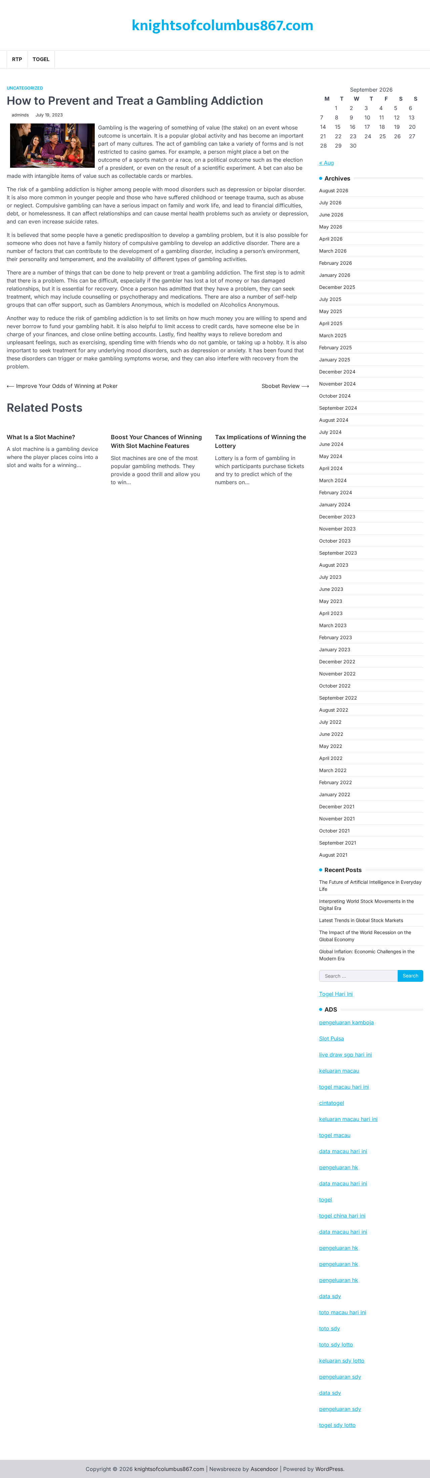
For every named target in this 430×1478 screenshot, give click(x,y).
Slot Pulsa (331, 1038)
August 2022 (333, 710)
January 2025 (334, 359)
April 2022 (331, 758)
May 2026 (330, 227)
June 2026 (331, 214)
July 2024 (330, 432)
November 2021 (337, 818)
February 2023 (335, 637)
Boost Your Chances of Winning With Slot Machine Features (156, 441)
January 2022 (334, 794)
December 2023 (337, 516)
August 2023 (333, 565)
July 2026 (330, 202)
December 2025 (337, 287)
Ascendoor (264, 1469)
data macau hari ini (343, 1231)
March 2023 (333, 625)
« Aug (326, 162)
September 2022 (338, 698)
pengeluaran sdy (340, 1409)
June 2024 (331, 444)
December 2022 (337, 661)
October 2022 (335, 686)
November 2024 (337, 384)
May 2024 (330, 456)
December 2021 (336, 806)
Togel (41, 59)
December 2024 (337, 371)
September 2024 (338, 408)
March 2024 (333, 480)
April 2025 (330, 323)
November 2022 (337, 673)
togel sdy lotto (337, 1425)
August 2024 (333, 420)
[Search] (418, 59)
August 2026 (333, 190)
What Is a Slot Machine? (41, 437)
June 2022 (331, 734)
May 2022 (330, 746)
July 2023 (330, 577)
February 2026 (335, 263)
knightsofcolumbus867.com (222, 25)
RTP (17, 59)
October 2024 (335, 396)
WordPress (329, 1469)
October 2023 (335, 541)
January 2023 (334, 649)
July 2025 (330, 299)
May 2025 (330, 311)
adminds (20, 114)
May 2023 (330, 601)
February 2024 (335, 492)
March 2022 (333, 770)
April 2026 (331, 239)
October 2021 (334, 830)
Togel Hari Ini (336, 993)
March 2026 (333, 251)
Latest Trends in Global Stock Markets (361, 920)
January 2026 (334, 275)
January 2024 (334, 504)
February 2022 (335, 782)
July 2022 (330, 722)
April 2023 (331, 613)
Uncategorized (25, 88)
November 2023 (337, 528)
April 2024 (331, 468)
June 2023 (331, 589)
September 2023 (338, 553)
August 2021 (333, 855)
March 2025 (332, 335)
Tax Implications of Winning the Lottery (260, 441)
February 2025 (335, 347)
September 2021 (337, 843)
